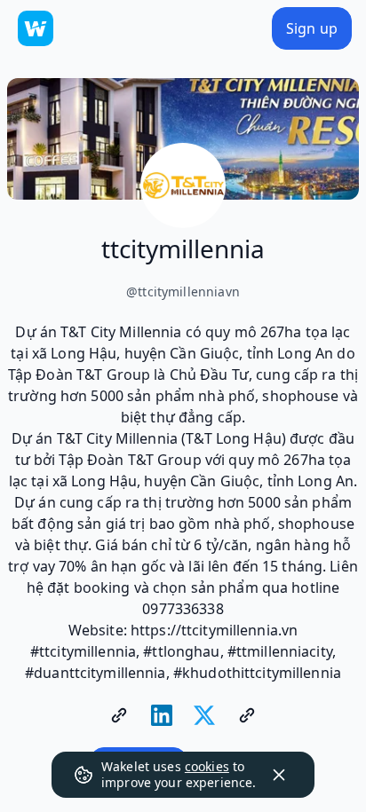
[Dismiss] (279, 775)
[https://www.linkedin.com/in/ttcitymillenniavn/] (161, 715)
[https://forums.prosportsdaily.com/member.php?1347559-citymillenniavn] (247, 715)
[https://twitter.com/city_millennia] (204, 715)
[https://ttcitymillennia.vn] (119, 715)
